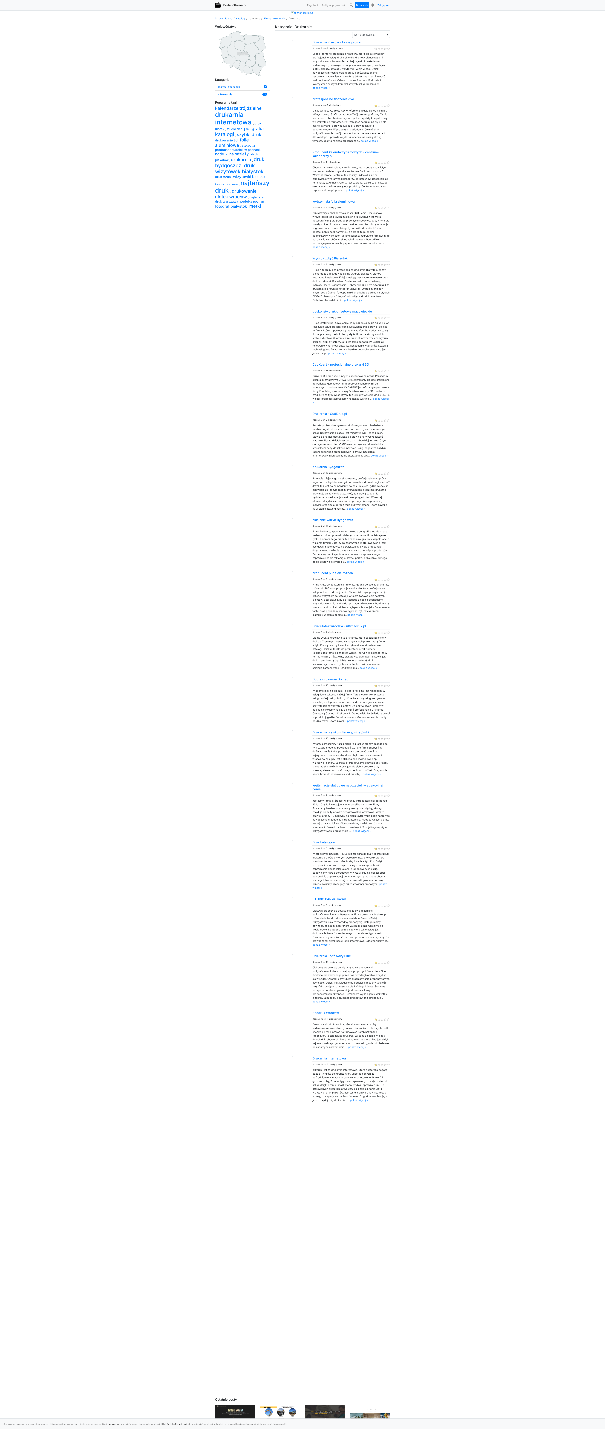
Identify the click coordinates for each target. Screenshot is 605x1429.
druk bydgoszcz (240, 162)
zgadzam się (113, 1424)
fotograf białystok (231, 206)
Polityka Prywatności (177, 1424)
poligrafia (254, 128)
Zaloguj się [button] (383, 5)
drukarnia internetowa (234, 118)
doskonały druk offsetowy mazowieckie (342, 311)
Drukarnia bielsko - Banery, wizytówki (340, 732)
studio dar (235, 129)
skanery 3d (249, 145)
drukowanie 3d (227, 140)
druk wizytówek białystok (240, 168)
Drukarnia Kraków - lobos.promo (336, 42)
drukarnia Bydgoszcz (328, 467)
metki (255, 206)
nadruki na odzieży (232, 154)
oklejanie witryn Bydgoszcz (332, 520)
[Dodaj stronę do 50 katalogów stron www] (302, 12)
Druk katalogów (324, 842)
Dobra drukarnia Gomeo (330, 679)
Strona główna (223, 18)
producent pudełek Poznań (332, 573)
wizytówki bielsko (249, 176)
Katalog (240, 18)
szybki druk (249, 134)
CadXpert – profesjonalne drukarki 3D (340, 364)
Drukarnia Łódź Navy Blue (331, 956)
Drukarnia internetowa (329, 1058)
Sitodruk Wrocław (325, 1013)
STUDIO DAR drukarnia (329, 899)
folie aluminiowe (232, 142)
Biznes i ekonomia (274, 18)
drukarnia (241, 159)
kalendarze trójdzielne (239, 108)
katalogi (225, 134)
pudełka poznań (252, 201)
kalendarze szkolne (227, 184)
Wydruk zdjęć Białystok (330, 258)
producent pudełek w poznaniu (238, 150)
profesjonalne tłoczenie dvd (333, 99)
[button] (351, 5)
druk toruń (223, 177)
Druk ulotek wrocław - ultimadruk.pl (339, 626)
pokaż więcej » (321, 87)
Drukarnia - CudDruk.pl (329, 414)
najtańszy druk (242, 186)
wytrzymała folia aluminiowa (333, 201)
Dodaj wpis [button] (362, 5)
